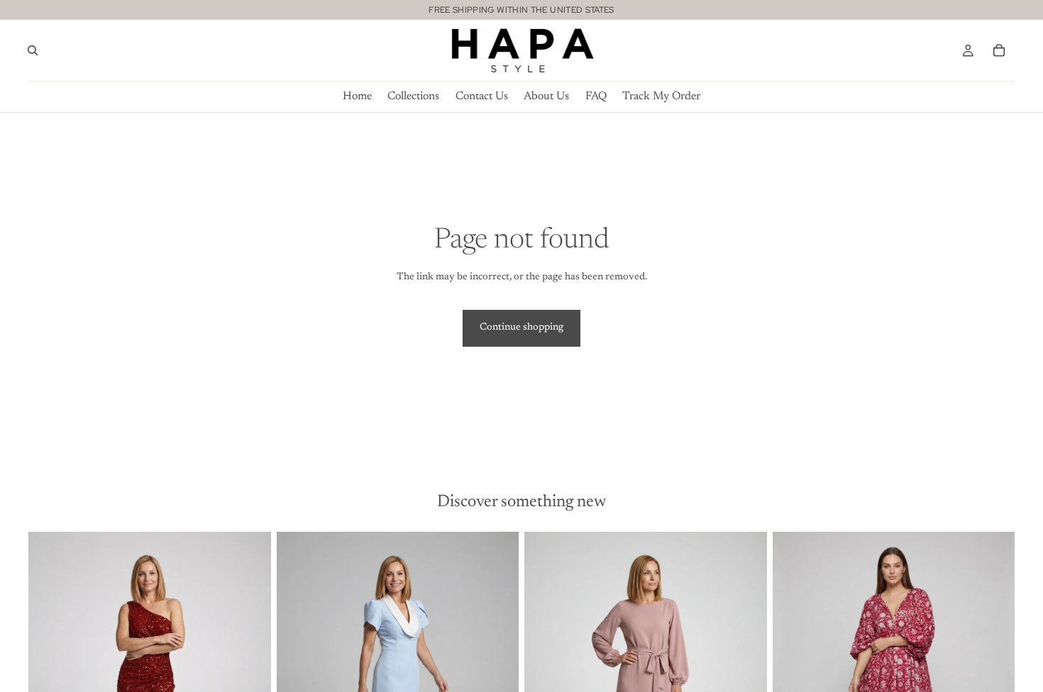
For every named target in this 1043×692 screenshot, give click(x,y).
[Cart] (999, 50)
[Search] (32, 50)
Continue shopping (521, 328)
